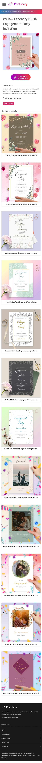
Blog (2, 730)
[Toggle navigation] (4, 4)
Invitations (4, 11)
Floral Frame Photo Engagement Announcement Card (21, 644)
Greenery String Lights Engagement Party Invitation (21, 155)
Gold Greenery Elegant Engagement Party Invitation (21, 204)
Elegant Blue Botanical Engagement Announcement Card (21, 546)
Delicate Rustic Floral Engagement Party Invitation (21, 253)
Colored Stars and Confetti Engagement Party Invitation (21, 449)
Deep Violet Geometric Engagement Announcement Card (21, 693)
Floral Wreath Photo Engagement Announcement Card (21, 595)
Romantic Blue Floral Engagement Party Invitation (21, 302)
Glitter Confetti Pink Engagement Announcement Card (21, 498)
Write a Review (8, 104)
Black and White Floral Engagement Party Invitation (21, 351)
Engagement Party (28, 11)
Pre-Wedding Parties (15, 11)
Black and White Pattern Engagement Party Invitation (21, 400)
